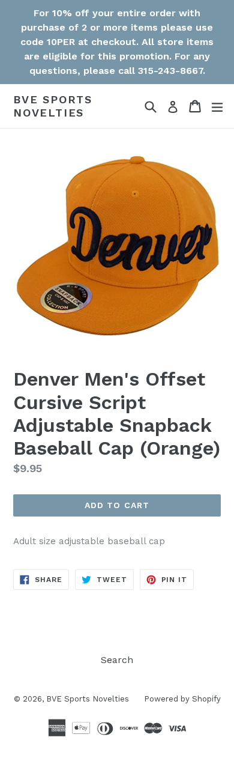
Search (117, 659)
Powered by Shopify (182, 698)
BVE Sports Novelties (52, 106)
